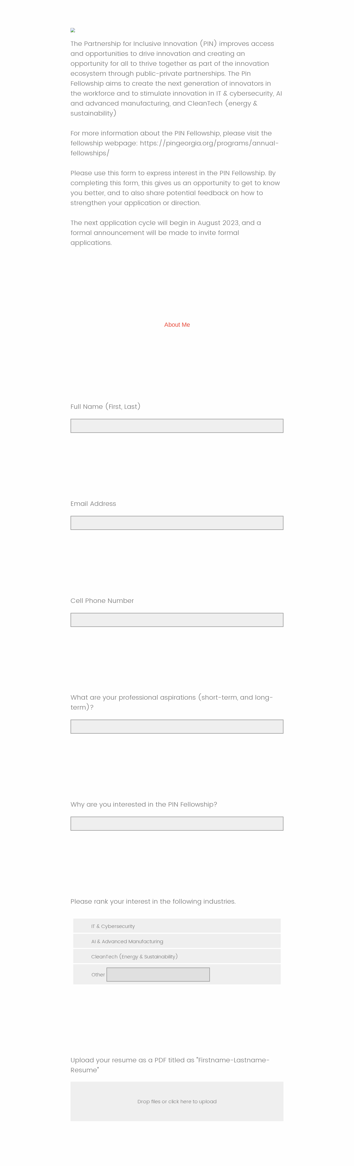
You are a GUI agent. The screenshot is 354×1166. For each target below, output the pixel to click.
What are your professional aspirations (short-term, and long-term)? (172, 702)
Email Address (93, 503)
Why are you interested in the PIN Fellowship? (144, 804)
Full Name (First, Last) (106, 406)
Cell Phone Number (103, 600)
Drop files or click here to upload (177, 1101)
